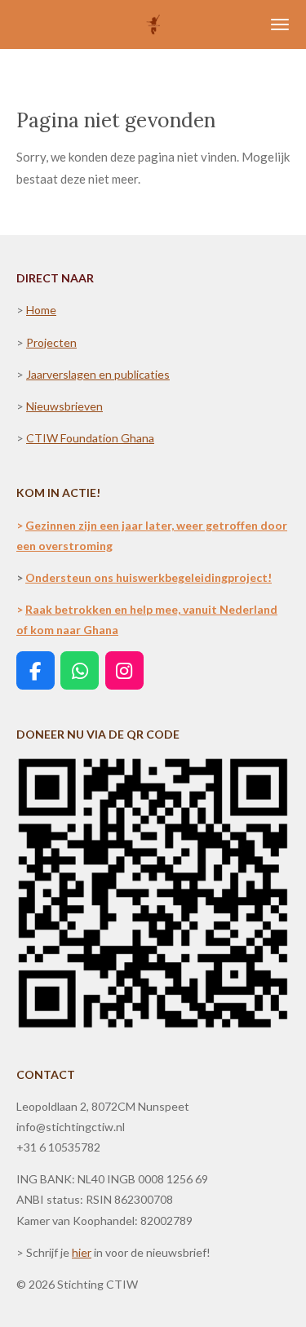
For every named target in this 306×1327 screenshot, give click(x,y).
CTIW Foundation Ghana (90, 438)
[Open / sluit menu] (280, 24)
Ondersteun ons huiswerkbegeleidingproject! (148, 577)
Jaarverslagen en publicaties (98, 374)
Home (41, 310)
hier (81, 1252)
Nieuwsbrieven (64, 406)
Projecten (51, 342)
